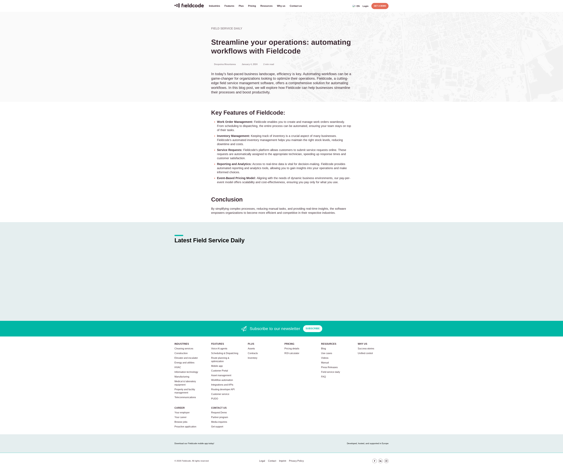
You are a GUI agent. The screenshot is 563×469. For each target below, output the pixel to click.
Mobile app (217, 366)
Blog (323, 348)
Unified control (365, 353)
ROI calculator (291, 353)
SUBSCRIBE (313, 328)
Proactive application (185, 426)
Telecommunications (185, 397)
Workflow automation (222, 380)
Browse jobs (180, 422)
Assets (251, 348)
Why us (281, 6)
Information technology (186, 372)
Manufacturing (181, 376)
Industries (214, 6)
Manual (325, 362)
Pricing (252, 6)
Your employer (182, 412)
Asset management (221, 375)
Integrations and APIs (222, 384)
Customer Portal (219, 370)
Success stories (366, 348)
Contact (272, 461)
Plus (241, 6)
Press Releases (329, 367)
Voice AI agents (219, 348)
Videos (324, 358)
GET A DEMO (380, 6)
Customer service (220, 394)
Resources (266, 6)
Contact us (296, 6)
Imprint (282, 461)
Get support (217, 426)
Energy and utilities (184, 362)
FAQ (323, 376)
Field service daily (226, 28)
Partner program (219, 417)
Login (365, 6)
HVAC (177, 367)
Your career (180, 417)
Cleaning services (183, 348)
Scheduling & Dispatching (224, 353)
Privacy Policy (296, 461)
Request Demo (219, 412)
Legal (262, 461)
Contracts (253, 353)
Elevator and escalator (186, 358)
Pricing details (291, 348)
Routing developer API (223, 389)
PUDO (214, 398)
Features (229, 6)
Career (179, 408)
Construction (181, 353)
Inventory (252, 358)
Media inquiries (219, 422)
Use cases (326, 353)
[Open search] (347, 6)
